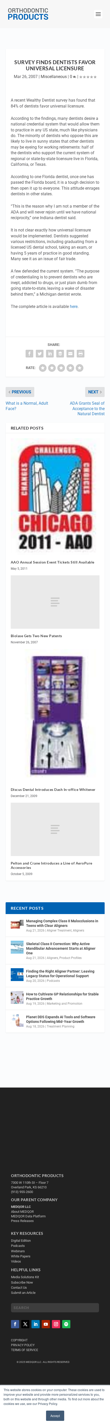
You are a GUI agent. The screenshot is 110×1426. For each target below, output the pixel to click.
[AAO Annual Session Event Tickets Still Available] (55, 496)
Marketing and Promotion (64, 1003)
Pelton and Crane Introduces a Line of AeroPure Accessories (51, 865)
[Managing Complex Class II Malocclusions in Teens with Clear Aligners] (17, 924)
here (74, 306)
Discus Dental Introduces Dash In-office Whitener (53, 789)
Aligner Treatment (59, 930)
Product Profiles (70, 958)
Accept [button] (55, 1415)
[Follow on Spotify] (66, 1324)
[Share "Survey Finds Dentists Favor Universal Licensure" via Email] (70, 353)
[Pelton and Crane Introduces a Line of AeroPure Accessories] (55, 829)
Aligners (78, 930)
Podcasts (53, 981)
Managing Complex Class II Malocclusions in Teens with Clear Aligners (62, 923)
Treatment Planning (60, 1026)
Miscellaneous (54, 76)
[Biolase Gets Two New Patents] (55, 602)
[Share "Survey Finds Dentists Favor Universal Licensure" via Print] (80, 353)
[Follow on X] (25, 1324)
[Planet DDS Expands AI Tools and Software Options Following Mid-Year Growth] (17, 1020)
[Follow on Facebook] (15, 1324)
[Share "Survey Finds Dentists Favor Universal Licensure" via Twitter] (40, 353)
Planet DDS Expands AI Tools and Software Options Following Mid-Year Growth (60, 1019)
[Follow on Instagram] (56, 1324)
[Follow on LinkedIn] (35, 1324)
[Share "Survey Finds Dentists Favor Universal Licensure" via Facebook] (29, 353)
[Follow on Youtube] (46, 1324)
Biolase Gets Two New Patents (36, 636)
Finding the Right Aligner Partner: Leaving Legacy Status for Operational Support (60, 973)
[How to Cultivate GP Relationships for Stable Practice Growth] (17, 997)
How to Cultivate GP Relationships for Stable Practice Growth (62, 996)
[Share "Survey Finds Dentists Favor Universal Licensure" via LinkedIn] (50, 353)
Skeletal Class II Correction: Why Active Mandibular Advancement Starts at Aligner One (60, 948)
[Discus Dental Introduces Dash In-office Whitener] (55, 716)
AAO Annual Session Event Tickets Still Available (52, 562)
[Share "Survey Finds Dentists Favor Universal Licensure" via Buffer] (60, 353)
